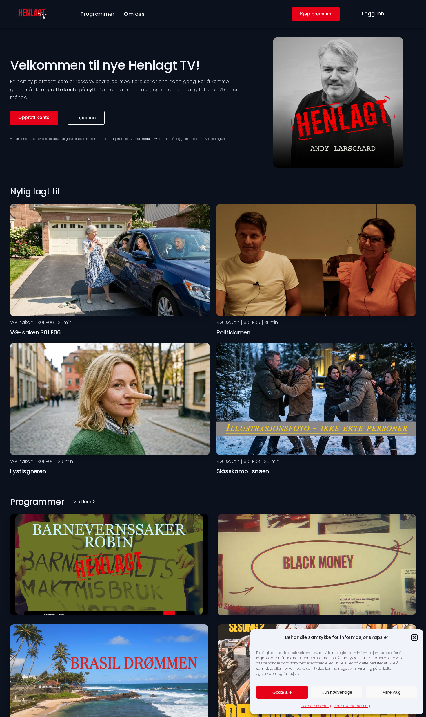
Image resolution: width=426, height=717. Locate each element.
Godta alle (282, 692)
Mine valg (391, 692)
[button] (414, 637)
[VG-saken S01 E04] (110, 345)
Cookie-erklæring (316, 705)
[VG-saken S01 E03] (316, 345)
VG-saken (21, 322)
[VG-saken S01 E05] (316, 206)
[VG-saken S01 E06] (110, 206)
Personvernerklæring (352, 705)
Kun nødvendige (336, 692)
